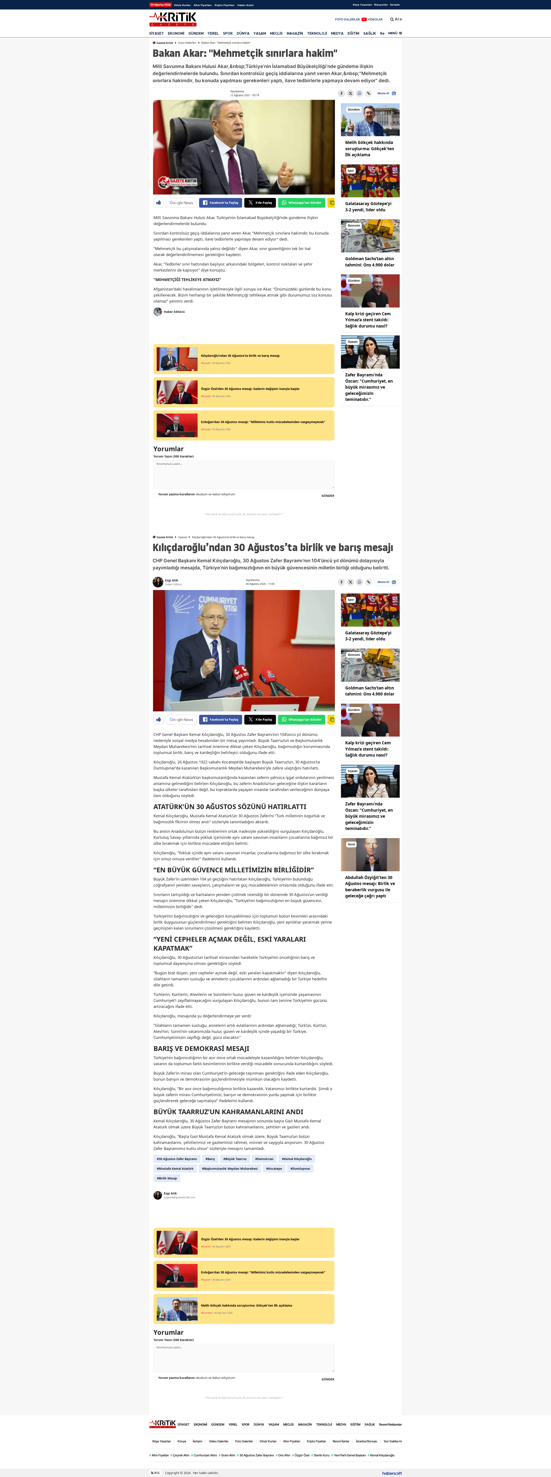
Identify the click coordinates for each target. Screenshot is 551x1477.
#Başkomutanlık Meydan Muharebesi (230, 1168)
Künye (182, 1441)
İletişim (395, 4)
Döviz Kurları (182, 5)
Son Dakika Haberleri (397, 1441)
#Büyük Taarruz (235, 1159)
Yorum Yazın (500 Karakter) (173, 456)
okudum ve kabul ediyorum (196, 494)
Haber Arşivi (245, 5)
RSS (156, 1473)
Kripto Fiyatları (224, 5)
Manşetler (381, 4)
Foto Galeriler (244, 1441)
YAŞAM (260, 33)
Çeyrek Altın (179, 1455)
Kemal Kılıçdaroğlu (381, 1455)
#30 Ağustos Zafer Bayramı (177, 1159)
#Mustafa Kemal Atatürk (175, 1168)
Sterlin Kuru (320, 1455)
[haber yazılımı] (392, 1473)
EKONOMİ (176, 33)
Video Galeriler (219, 1441)
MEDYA (337, 33)
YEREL (213, 33)
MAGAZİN (295, 33)
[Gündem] (370, 119)
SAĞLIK (369, 33)
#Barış (210, 1159)
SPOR (228, 33)
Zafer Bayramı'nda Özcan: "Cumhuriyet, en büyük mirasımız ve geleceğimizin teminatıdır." (369, 387)
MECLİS (276, 33)
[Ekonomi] (370, 235)
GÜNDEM (196, 33)
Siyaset (182, 537)
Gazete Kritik (164, 43)
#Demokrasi (264, 1159)
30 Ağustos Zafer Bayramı (255, 1455)
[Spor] (370, 180)
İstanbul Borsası (366, 1441)
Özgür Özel (301, 1455)
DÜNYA (243, 33)
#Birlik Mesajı (167, 1178)
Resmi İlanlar (341, 1441)
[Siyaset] (370, 351)
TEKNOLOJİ (317, 33)
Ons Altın (283, 1455)
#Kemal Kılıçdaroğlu (297, 1159)
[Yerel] (370, 854)
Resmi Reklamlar (390, 1424)
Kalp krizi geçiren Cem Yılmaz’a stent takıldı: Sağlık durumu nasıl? (368, 320)
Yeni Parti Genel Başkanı (348, 1455)
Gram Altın (227, 1455)
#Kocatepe (274, 1168)
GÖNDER (328, 496)
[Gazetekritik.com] (162, 1424)
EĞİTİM (353, 33)
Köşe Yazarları (362, 4)
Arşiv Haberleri (187, 43)
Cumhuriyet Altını (204, 1455)
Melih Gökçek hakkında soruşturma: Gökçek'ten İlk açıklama (369, 149)
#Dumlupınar (300, 1168)
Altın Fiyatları (203, 5)
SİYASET (156, 33)
